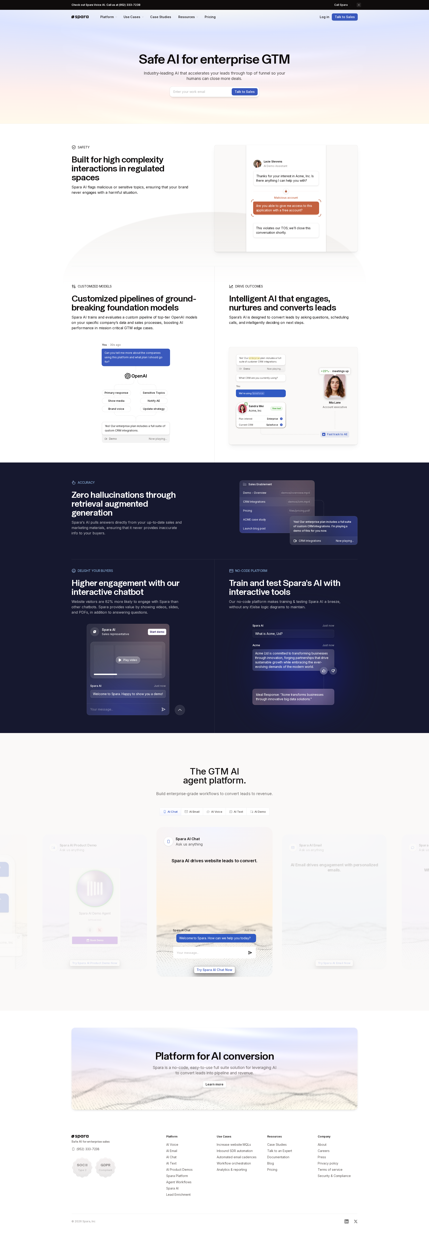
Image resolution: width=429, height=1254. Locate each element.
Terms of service (330, 1169)
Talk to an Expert (279, 1151)
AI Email (194, 811)
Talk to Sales (345, 17)
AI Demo (260, 811)
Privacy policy (328, 1163)
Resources (186, 17)
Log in (324, 17)
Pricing (210, 17)
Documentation (278, 1157)
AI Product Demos (179, 1169)
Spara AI (172, 1188)
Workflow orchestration (234, 1163)
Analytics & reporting (232, 1169)
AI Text (238, 811)
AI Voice (216, 811)
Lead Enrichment (178, 1194)
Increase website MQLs (234, 1144)
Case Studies (160, 17)
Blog (270, 1163)
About (322, 1144)
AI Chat (173, 811)
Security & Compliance (334, 1176)
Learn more (215, 1084)
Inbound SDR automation (235, 1151)
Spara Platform (177, 1176)
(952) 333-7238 (87, 1149)
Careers (324, 1151)
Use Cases (132, 17)
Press (322, 1157)
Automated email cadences (237, 1157)
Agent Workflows (178, 1182)
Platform (107, 17)
